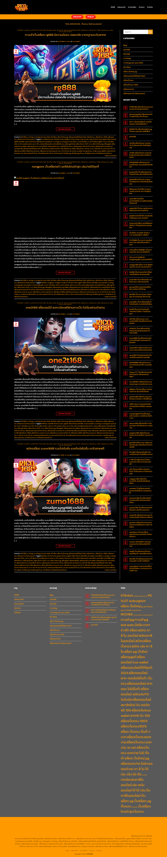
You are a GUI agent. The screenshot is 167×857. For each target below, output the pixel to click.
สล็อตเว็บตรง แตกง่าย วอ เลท (85, 149)
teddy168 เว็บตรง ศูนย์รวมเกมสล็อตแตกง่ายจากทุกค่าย (141, 209)
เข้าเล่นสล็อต (132, 7)
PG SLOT (144, 596)
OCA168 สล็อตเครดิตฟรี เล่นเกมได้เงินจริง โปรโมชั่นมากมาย (141, 453)
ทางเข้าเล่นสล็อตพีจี (37, 285)
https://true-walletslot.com (29, 830)
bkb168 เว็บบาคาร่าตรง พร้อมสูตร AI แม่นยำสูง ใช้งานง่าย (140, 295)
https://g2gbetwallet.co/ (75, 833)
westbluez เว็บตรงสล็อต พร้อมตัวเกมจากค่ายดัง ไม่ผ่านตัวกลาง (140, 534)
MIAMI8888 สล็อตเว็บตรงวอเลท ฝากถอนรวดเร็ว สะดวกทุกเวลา (140, 364)
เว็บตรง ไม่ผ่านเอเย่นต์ (56, 153)
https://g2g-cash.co (95, 820)
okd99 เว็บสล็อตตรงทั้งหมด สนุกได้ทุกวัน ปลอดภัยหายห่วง (140, 552)
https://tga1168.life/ (37, 825)
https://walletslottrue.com (104, 828)
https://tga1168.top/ (23, 825)
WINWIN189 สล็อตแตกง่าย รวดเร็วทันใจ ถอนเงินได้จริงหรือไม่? (141, 164)
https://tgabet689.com (121, 833)
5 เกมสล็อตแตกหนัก (47, 139)
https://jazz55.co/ (102, 830)
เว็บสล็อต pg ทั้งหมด (78, 153)
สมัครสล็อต (92, 558)
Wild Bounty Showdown (44, 142)
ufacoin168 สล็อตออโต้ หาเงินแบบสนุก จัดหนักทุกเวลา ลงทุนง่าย (141, 425)
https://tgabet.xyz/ (115, 823)
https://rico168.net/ (99, 825)
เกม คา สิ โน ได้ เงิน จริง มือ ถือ (67, 151)
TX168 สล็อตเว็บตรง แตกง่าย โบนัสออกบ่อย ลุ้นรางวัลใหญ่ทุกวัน (140, 155)
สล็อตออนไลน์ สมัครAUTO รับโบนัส (84, 146)
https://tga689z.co (37, 820)
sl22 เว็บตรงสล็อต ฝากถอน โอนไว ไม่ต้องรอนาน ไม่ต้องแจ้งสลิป (140, 471)
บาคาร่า (105, 142)
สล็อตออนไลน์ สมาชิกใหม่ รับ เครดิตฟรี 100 (49, 290)
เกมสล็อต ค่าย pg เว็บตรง (84, 151)
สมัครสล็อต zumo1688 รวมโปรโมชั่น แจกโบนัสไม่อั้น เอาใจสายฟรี (65, 448)
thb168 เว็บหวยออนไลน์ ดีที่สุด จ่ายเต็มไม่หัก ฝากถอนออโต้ (140, 273)
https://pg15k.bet (109, 820)
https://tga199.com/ (22, 828)
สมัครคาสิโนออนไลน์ (46, 144)
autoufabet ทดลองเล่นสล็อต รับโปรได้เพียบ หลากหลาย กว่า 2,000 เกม (140, 568)
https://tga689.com (91, 833)
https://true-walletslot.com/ (101, 836)
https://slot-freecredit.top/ (121, 836)
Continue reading (65, 129)
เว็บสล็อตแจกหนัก (90, 153)
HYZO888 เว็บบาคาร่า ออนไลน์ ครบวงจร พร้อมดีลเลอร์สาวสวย (140, 242)
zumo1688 (98, 556)
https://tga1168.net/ (144, 823)
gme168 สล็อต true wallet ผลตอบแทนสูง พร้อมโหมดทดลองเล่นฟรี (140, 445)
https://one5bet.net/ (128, 825)
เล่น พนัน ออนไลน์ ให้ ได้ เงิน (29, 153)
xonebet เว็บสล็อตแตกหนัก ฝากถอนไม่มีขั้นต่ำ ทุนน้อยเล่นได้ (140, 490)
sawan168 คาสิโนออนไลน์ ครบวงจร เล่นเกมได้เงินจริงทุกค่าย (140, 349)
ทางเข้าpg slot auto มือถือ (38, 30)
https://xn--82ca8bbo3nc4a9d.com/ (53, 833)
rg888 (16, 142)
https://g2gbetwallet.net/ (31, 833)
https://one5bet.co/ (143, 825)
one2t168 (50, 424)
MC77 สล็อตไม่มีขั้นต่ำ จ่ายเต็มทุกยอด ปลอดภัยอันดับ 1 (140, 123)
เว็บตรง (67, 294)
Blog (125, 45)
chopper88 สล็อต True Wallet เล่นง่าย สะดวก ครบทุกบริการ (141, 266)
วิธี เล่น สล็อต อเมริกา (41, 426)
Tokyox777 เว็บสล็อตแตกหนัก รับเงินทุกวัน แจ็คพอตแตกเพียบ (140, 374)
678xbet (57, 139)
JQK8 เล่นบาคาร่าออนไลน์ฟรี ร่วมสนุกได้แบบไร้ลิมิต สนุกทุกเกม (140, 406)
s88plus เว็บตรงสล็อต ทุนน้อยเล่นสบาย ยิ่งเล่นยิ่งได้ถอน (140, 390)
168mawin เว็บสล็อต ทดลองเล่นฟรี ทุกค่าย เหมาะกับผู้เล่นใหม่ (140, 191)
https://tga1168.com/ (101, 823)
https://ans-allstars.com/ (83, 825)
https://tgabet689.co (22, 836)
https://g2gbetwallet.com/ (138, 830)
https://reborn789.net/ (37, 828)
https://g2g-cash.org (80, 820)
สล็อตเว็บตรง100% (20, 151)
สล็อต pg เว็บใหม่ (70, 144)
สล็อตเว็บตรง (85, 30)
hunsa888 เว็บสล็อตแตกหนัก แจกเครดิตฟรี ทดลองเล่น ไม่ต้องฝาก (140, 340)
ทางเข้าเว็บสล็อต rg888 (95, 142)
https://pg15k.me (121, 820)
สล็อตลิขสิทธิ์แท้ (74, 561)
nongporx (50, 283)
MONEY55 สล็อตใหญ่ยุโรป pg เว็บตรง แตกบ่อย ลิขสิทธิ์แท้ (140, 130)
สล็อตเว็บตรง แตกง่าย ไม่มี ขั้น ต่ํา (105, 149)
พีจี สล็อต (49, 30)
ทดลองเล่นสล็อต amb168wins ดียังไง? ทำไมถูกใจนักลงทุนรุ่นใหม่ (140, 225)
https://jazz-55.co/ (59, 830)
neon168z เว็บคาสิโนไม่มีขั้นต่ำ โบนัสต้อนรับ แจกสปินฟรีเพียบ (140, 303)
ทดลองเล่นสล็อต (89, 424)
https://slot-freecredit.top (143, 828)
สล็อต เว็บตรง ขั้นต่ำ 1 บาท (84, 144)
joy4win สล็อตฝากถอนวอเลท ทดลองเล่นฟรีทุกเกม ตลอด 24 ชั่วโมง (140, 524)
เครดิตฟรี (144, 775)
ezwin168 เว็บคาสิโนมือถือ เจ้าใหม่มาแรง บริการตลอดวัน (140, 281)
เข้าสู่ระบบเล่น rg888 (99, 151)
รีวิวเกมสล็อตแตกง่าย (42, 558)
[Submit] (150, 32)
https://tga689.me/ (105, 833)
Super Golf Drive (30, 142)
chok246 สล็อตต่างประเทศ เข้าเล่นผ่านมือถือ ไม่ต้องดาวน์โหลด (141, 516)
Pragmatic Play (136, 610)
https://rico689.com (65, 820)
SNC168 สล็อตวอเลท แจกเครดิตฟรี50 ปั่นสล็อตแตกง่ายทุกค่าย (140, 321)
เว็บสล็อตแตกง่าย (30, 438)
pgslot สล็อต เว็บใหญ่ (109, 139)
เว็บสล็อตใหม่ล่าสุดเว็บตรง (104, 153)
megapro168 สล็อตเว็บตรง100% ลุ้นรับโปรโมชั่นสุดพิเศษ (139, 481)
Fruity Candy (75, 139)
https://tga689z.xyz (51, 820)
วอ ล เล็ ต (31, 426)
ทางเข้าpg (26, 30)
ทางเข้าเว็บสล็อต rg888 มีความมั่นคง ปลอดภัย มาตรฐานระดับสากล (65, 35)
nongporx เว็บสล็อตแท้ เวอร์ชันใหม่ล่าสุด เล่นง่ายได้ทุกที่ (65, 166)
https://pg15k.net (22, 823)
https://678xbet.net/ (52, 825)
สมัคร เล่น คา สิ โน (33, 144)
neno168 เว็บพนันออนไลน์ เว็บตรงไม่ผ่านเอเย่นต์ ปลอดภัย (140, 356)
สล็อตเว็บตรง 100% (94, 30)
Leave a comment (110, 156)
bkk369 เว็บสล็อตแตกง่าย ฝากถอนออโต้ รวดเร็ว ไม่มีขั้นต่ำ (141, 560)
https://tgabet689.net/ (137, 833)
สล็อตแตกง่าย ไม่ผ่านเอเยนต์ (25, 139)
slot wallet (90, 556)
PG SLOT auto (97, 139)
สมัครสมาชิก (121, 7)
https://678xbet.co (66, 825)
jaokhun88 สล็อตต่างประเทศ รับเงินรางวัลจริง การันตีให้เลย (140, 398)
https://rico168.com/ (113, 825)
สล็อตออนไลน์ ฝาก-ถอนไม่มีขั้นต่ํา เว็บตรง (60, 146)
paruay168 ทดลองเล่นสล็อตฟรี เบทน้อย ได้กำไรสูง (140, 288)
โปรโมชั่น (150, 7)
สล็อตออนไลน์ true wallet (61, 287)
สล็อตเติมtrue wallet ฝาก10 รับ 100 (52, 149)
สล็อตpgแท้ (107, 144)
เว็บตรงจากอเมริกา (97, 435)
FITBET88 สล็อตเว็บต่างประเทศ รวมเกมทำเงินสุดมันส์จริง (141, 108)
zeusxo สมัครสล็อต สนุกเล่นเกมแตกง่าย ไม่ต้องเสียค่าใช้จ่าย (140, 544)
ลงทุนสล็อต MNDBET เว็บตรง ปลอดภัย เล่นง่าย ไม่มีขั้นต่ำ (140, 251)
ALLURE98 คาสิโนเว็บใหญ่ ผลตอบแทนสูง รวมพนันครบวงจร (140, 383)
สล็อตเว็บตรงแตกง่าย (32, 151)
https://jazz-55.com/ (74, 830)
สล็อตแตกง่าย (105, 30)
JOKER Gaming (137, 596)
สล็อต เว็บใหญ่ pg (58, 30)
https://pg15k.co (146, 820)
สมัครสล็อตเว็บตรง (59, 144)
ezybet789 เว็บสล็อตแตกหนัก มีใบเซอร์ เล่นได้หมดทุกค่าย (140, 509)
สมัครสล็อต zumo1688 (104, 558)
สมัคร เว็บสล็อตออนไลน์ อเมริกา (83, 426)
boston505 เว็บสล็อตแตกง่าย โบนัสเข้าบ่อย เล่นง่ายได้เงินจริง (141, 173)
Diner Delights (65, 139)
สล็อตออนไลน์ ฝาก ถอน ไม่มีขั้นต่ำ (37, 146)
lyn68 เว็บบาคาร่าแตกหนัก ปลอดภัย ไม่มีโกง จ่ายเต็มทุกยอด (140, 311)
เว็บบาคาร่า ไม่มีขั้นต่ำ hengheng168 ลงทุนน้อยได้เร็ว (140, 258)
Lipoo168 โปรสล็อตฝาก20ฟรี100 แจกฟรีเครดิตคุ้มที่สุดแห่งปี (141, 201)
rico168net (76, 41)
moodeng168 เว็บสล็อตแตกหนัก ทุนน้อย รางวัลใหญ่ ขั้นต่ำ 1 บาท (140, 416)
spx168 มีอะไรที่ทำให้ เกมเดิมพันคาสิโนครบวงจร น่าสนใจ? (141, 217)
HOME (113, 7)
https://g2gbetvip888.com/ (119, 830)
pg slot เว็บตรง (62, 556)
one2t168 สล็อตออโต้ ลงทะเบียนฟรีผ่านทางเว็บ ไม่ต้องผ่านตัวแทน (65, 307)
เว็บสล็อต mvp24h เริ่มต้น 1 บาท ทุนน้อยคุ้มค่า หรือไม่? (139, 234)
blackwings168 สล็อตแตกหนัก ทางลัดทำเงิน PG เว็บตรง (140, 115)
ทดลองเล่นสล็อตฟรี (147, 615)
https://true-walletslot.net (55, 828)
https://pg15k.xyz (134, 820)
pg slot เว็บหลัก (126, 610)
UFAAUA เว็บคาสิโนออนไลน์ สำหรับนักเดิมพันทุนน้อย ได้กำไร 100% (139, 330)
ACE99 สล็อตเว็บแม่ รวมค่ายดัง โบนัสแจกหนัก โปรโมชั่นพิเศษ (140, 145)
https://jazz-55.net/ (89, 830)
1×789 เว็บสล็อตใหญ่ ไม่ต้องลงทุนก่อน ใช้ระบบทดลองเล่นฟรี (140, 462)
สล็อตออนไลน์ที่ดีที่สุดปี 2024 (72, 30)
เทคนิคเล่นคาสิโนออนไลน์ (28, 294)
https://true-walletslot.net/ (80, 836)
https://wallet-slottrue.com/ (60, 836)
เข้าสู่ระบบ (17, 294)
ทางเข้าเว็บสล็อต (82, 142)
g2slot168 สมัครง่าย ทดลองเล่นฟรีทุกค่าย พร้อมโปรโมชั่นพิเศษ (140, 181)
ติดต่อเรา (142, 7)
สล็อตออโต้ (95, 431)
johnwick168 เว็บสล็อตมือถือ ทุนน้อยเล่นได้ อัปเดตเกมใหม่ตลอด (140, 500)
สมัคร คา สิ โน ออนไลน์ (21, 144)
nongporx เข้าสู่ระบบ (61, 283)
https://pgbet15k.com (36, 823)
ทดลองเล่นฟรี (102, 283)
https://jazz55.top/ (45, 830)
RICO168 (19, 30)
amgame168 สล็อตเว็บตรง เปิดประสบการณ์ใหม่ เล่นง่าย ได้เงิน (141, 435)
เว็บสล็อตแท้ (109, 294)
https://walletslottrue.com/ (40, 836)
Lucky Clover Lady (86, 139)
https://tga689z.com (22, 820)
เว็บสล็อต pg (67, 153)
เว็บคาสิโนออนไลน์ (43, 153)
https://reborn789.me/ (73, 828)
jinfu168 (126, 49)
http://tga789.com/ (129, 823)
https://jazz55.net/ (88, 828)
